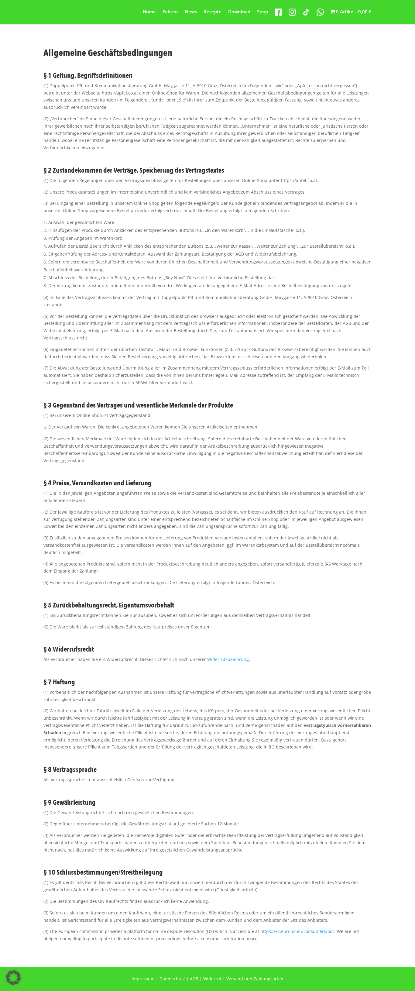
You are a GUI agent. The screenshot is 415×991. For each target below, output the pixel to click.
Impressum (143, 979)
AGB (194, 979)
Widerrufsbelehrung (228, 659)
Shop (262, 12)
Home (149, 12)
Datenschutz (172, 979)
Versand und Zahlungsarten (254, 979)
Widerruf (212, 979)
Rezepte (212, 12)
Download (239, 12)
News (191, 12)
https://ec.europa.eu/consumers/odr (297, 931)
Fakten (170, 12)
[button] (13, 977)
